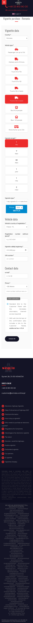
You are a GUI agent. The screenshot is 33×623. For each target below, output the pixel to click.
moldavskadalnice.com (16, 542)
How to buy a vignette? (12, 418)
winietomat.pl (12, 600)
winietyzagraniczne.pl (11, 606)
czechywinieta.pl (23, 518)
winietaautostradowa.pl (16, 585)
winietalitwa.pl (10, 590)
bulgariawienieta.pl (10, 513)
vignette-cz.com (23, 567)
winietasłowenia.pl (10, 598)
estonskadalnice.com (23, 530)
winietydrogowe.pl (16, 601)
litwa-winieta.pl (22, 533)
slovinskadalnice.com (16, 557)
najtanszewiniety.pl (24, 543)
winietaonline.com (23, 591)
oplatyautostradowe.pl (10, 545)
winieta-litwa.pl (23, 578)
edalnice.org (12, 525)
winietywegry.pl (23, 605)
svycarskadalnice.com (16, 562)
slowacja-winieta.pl (10, 558)
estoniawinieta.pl (9, 530)
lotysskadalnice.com (22, 538)
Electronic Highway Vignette (14, 406)
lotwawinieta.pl (9, 538)
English (17, 14)
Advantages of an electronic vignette (17, 433)
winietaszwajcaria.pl (23, 596)
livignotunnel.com (11, 537)
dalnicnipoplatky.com (22, 520)
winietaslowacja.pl (23, 595)
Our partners (9, 453)
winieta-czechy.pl (10, 578)
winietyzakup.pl (24, 606)
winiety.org (21, 600)
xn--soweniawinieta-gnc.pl (16, 610)
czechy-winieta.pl (10, 518)
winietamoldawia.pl (10, 591)
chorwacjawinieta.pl (21, 517)
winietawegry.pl (23, 598)
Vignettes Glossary (11, 462)
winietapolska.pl (10, 593)
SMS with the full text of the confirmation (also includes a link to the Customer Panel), (17, 323)
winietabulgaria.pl (9, 586)
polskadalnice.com (16, 547)
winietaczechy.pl (10, 588)
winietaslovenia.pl (9, 595)
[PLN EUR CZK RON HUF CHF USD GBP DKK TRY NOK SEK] (19, 207)
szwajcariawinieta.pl (10, 563)
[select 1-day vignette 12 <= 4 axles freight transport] (16, 201)
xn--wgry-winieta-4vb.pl (16, 611)
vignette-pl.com (10, 568)
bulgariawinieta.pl (23, 513)
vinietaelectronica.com (16, 573)
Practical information (11, 414)
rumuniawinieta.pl (16, 550)
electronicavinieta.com (16, 527)
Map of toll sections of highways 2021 (17, 410)
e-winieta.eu (21, 523)
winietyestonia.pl (10, 605)
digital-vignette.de (23, 522)
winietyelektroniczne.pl (16, 603)
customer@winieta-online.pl (17, 10)
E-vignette (8, 457)
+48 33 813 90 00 (18, 6)
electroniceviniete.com (16, 528)
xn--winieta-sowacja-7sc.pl (16, 613)
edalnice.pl (21, 525)
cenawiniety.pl (24, 515)
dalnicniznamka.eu (10, 522)
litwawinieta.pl (11, 535)
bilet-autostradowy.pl (16, 510)
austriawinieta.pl (23, 508)
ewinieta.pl (12, 532)
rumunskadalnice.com (16, 552)
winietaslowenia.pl (9, 596)
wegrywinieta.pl (10, 576)
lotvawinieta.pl (23, 537)
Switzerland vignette (11, 449)
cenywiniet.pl (9, 517)
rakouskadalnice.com (16, 548)
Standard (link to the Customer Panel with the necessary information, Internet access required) (17, 309)
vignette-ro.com (22, 568)
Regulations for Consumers (14, 429)
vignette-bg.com (10, 567)
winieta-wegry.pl (23, 580)
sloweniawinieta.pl (16, 560)
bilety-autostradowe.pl (17, 512)
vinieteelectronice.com (16, 575)
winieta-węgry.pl (12, 581)
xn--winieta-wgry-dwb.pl (16, 615)
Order (11, 339)
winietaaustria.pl (8, 583)
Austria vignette (10, 445)
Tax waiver (8, 437)
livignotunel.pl (22, 535)
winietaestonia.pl (22, 588)
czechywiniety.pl (9, 520)
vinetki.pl (23, 571)
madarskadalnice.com (16, 540)
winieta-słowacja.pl (10, 580)
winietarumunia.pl (22, 593)
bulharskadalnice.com (11, 515)
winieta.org (22, 581)
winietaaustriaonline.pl (22, 583)
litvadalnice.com (11, 533)
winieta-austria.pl (22, 576)
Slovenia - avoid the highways (14, 441)
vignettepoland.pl (12, 571)
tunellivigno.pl (10, 565)
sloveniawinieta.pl (16, 553)
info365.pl (21, 532)
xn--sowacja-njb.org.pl (22, 608)
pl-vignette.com (24, 545)
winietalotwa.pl (22, 590)
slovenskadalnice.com (16, 555)
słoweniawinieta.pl (23, 563)
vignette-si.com (12, 570)
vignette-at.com (22, 565)
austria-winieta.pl (10, 508)
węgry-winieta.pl (9, 608)
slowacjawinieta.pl (23, 558)
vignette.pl (22, 570)
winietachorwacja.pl (23, 586)
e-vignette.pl (12, 523)
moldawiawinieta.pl (10, 543)
